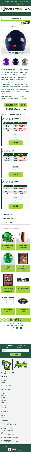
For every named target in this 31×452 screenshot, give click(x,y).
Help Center (3, 398)
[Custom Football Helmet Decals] (8, 237)
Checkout (3, 415)
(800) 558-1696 (11, 430)
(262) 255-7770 (22, 109)
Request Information (5, 384)
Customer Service (15, 84)
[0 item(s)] (29, 8)
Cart (2, 413)
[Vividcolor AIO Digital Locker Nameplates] (23, 279)
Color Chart (7, 214)
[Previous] (3, 62)
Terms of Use (4, 407)
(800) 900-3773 (11, 434)
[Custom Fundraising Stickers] (23, 301)
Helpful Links (7, 222)
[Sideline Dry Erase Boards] (8, 301)
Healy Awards (13, 8)
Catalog (3, 393)
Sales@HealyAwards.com (12, 437)
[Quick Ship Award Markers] (8, 258)
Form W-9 (3, 397)
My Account (3, 417)
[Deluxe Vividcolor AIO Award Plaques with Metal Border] (23, 258)
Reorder (3, 382)
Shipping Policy (4, 405)
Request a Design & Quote (11, 105)
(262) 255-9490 (9, 433)
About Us (3, 379)
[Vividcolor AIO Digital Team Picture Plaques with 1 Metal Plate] (8, 279)
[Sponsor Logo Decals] (15, 42)
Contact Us (3, 380)
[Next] (27, 62)
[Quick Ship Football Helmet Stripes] (23, 237)
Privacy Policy (4, 402)
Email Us (23, 105)
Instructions (3, 400)
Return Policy (4, 404)
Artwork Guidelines (5, 392)
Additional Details (9, 218)
